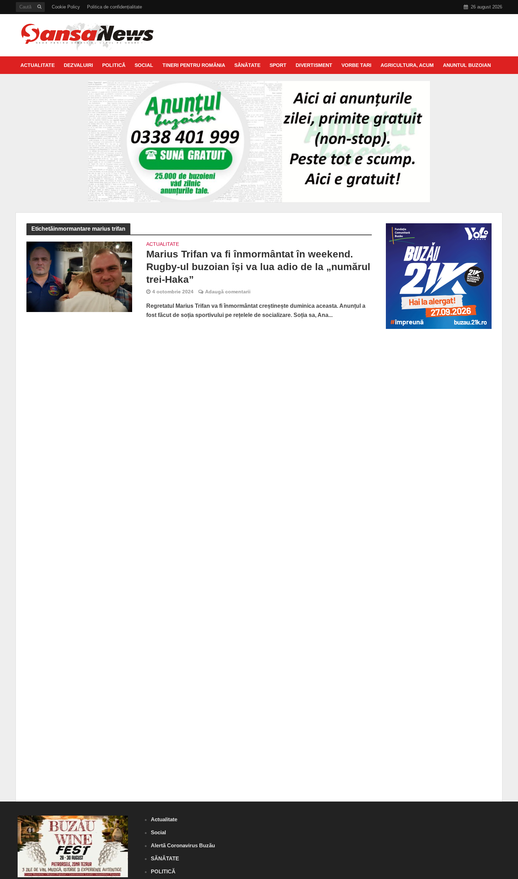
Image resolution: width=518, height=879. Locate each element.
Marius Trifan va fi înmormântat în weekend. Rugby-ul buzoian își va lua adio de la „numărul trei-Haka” (258, 267)
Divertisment (314, 65)
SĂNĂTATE (247, 65)
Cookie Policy (66, 7)
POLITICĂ (113, 65)
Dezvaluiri (78, 65)
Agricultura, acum (407, 65)
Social (144, 65)
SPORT (278, 65)
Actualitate (37, 65)
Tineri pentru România (193, 65)
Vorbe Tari (356, 65)
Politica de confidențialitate (114, 7)
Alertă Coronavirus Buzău (183, 845)
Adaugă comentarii (228, 291)
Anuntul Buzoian (467, 65)
